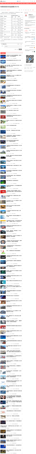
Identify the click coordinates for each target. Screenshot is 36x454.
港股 (7, 3)
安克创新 (15, 88)
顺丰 (14, 158)
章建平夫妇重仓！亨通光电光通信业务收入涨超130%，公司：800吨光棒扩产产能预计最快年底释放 (14, 401)
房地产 (31, 3)
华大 (14, 238)
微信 (28, 10)
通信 (13, 133)
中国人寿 (14, 243)
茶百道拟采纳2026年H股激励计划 (11, 80)
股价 (16, 138)
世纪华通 (13, 178)
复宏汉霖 (17, 198)
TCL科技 (14, 213)
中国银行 (16, 103)
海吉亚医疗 (14, 188)
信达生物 (15, 63)
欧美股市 (13, 238)
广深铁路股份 (15, 248)
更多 (33, 3)
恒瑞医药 (15, 78)
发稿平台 (31, 67)
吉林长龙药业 (13, 103)
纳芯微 (13, 153)
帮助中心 (31, 68)
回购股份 (16, 123)
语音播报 (19, 10)
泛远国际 (14, 278)
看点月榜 (34, 30)
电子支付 (13, 168)
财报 (18, 283)
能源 (23, 3)
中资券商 (14, 183)
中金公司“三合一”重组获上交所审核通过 (12, 415)
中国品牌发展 (14, 108)
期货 (21, 3)
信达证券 (15, 68)
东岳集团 (17, 108)
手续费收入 (14, 223)
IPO (15, 113)
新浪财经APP (19, 1)
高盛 (14, 318)
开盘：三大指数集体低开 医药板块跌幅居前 (13, 250)
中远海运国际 (13, 98)
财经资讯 (14, 113)
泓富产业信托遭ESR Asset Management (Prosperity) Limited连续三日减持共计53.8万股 (13, 286)
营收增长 (15, 178)
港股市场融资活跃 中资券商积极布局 (12, 180)
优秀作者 (30, 30)
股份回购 (17, 188)
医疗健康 (14, 303)
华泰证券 (15, 168)
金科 (13, 88)
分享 (30, 10)
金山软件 (15, 203)
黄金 (18, 3)
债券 (12, 273)
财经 (12, 243)
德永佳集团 (15, 173)
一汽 (13, 68)
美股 (10, 3)
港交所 (18, 298)
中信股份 (14, 148)
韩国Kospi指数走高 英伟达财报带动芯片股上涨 (14, 280)
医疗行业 (14, 123)
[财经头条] (2, 1)
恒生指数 (15, 218)
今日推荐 (26, 30)
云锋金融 (13, 233)
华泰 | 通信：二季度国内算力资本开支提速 (13, 130)
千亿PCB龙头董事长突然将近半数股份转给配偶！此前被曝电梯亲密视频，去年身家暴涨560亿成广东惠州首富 (13, 396)
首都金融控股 (15, 118)
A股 (5, 3)
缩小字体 (21, 10)
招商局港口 (13, 228)
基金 (13, 3)
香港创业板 (16, 298)
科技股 (14, 143)
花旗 (15, 198)
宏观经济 (2, 3)
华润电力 (14, 163)
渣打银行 (15, 233)
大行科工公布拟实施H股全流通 (11, 125)
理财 (15, 3)
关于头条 (25, 67)
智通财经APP (31, 14)
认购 (13, 273)
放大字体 (24, 10)
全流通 (15, 128)
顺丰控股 (13, 158)
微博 (26, 10)
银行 (12, 223)
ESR (14, 288)
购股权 (13, 63)
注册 (17, 49)
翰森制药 (17, 318)
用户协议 (28, 68)
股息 (16, 243)
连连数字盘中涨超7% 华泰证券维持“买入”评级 (13, 165)
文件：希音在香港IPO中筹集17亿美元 (12, 110)
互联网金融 (27, 3)
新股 (13, 138)
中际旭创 (14, 58)
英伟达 (15, 143)
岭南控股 (13, 193)
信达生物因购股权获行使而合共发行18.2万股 (13, 60)
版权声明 (25, 68)
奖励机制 (34, 67)
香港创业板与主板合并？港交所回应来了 (12, 295)
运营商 (14, 133)
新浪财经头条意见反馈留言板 (28, 64)
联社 (14, 193)
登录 (15, 49)
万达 (13, 118)
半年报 (17, 223)
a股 (13, 263)
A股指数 (15, 138)
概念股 (17, 143)
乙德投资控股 (15, 293)
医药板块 (13, 253)
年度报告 (18, 123)
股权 (12, 213)
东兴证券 (17, 68)
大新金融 (15, 258)
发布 (20, 49)
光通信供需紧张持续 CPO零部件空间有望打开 (13, 410)
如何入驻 (28, 67)
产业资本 (13, 268)
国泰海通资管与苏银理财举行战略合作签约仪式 (14, 325)
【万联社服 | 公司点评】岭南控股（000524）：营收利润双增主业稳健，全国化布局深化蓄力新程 (14, 191)
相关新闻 (3, 53)
